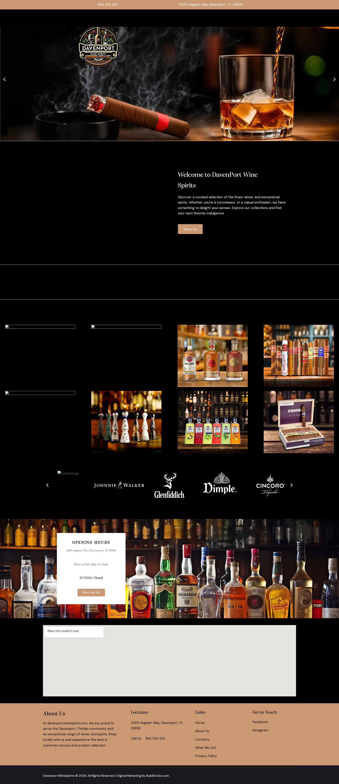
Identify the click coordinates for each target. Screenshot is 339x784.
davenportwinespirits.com (67, 723)
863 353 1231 (155, 738)
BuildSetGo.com (157, 776)
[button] (4, 79)
